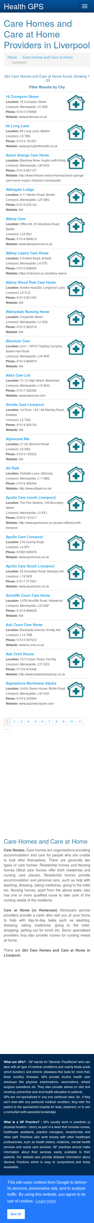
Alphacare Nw (17, 438)
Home (12, 57)
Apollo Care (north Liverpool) (31, 497)
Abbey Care (16, 218)
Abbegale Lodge (20, 189)
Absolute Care (18, 340)
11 (80, 721)
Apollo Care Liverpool (24, 536)
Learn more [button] (46, 1201)
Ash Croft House (20, 653)
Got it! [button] (16, 1214)
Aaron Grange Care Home (27, 155)
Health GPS (24, 6)
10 (71, 721)
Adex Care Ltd (18, 375)
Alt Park (12, 468)
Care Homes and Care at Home (48, 57)
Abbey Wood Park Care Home (31, 282)
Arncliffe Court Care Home (28, 595)
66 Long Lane (17, 125)
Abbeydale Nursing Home (27, 311)
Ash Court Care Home (24, 624)
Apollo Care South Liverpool (30, 565)
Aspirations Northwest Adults (31, 683)
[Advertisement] (47, 786)
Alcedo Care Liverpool (25, 404)
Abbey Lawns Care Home (27, 252)
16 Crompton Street (22, 96)
